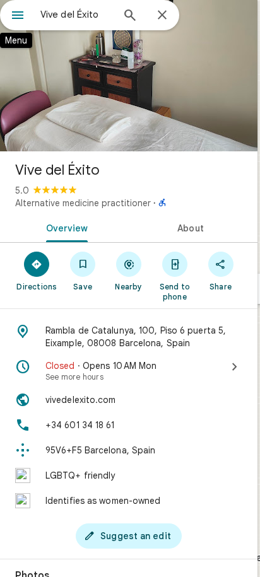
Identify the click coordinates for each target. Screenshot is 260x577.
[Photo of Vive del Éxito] (128, 75)
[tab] (64, 227)
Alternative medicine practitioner (83, 203)
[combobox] (76, 14)
